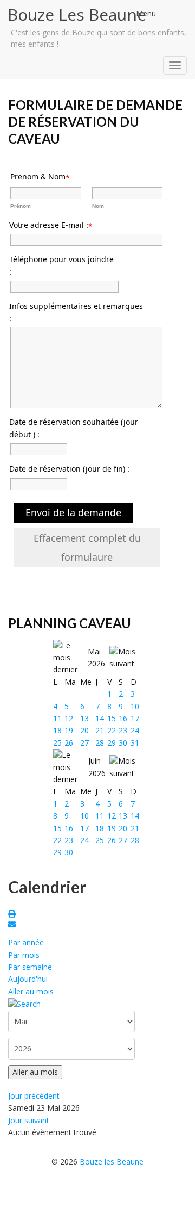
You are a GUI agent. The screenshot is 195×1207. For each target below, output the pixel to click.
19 (68, 730)
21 (99, 730)
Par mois (24, 955)
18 (57, 730)
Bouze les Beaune (112, 1161)
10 (135, 706)
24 (135, 730)
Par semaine (30, 967)
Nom (98, 206)
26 (68, 743)
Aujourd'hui (28, 979)
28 (99, 743)
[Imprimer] (13, 914)
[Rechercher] (24, 1003)
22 (111, 730)
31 (135, 743)
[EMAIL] (13, 925)
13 (84, 718)
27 (84, 743)
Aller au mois (31, 991)
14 (99, 718)
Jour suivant (28, 1120)
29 (111, 743)
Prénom (20, 206)
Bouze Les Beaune (77, 14)
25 (57, 743)
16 (123, 718)
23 (123, 730)
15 (111, 718)
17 (135, 718)
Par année (26, 942)
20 (84, 730)
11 (57, 718)
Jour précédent (34, 1096)
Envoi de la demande (73, 512)
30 (123, 743)
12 (68, 718)
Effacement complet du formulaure (87, 547)
